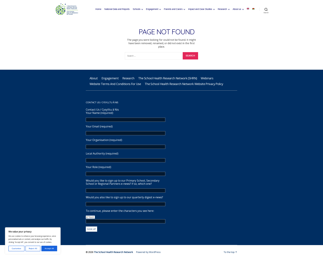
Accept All (49, 248)
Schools (136, 9)
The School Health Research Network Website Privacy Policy (184, 84)
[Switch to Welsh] (253, 8)
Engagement (152, 9)
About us (237, 9)
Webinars (207, 78)
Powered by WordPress (148, 252)
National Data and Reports (117, 9)
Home (98, 9)
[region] (33, 240)
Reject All (33, 248)
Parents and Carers (173, 9)
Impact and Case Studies (200, 9)
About (94, 78)
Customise (16, 248)
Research (222, 9)
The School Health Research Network (113, 252)
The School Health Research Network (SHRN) (167, 78)
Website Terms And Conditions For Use (115, 84)
